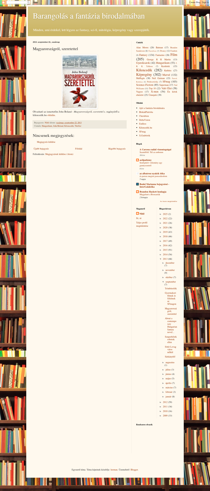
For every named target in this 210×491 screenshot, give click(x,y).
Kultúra (167, 70)
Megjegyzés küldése (46, 141)
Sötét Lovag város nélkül (170, 349)
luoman (114, 469)
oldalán (51, 115)
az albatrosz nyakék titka (152, 173)
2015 (165, 249)
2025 (165, 214)
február (169, 391)
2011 (165, 406)
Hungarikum (47, 126)
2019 (165, 231)
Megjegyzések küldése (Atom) (59, 154)
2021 (165, 222)
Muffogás (140, 78)
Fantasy (143, 55)
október (169, 277)
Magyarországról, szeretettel (171, 311)
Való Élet (166, 88)
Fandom (173, 50)
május (169, 378)
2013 (165, 258)
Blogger (134, 469)
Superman (164, 84)
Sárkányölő (170, 356)
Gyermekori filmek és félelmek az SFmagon (170, 298)
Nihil (141, 213)
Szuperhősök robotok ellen (171, 339)
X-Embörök (144, 135)
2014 (165, 254)
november (170, 270)
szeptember (171, 281)
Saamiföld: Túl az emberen (151, 152)
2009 (165, 415)
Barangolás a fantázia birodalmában (89, 15)
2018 (165, 236)
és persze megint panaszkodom (153, 176)
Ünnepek (153, 94)
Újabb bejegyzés (41, 148)
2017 (165, 240)
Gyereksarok (143, 63)
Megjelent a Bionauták (150, 194)
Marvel (166, 75)
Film (173, 54)
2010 (165, 411)
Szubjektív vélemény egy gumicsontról (151, 164)
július (168, 369)
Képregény (144, 74)
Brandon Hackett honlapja (153, 191)
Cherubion (152, 51)
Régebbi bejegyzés (117, 148)
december (170, 262)
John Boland (58, 126)
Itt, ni (138, 218)
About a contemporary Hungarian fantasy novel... (171, 325)
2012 (165, 402)
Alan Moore (142, 47)
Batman (159, 47)
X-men (154, 91)
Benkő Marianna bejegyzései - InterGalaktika (154, 185)
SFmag (166, 81)
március (169, 387)
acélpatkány (146, 160)
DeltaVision (144, 119)
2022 (165, 218)
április (169, 383)
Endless (142, 123)
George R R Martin (159, 59)
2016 (165, 245)
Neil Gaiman (158, 78)
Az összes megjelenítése (168, 201)
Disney (163, 50)
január (169, 396)
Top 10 (152, 88)
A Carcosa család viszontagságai (155, 149)
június (169, 374)
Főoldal (78, 148)
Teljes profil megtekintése (142, 224)
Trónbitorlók (171, 288)
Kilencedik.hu (145, 127)
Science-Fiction (144, 85)
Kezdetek (165, 66)
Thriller (78, 126)
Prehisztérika (152, 81)
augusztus (170, 362)
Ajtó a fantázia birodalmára (152, 108)
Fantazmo (160, 55)
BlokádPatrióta (146, 112)
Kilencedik (69, 126)
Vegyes (139, 91)
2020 (165, 227)
